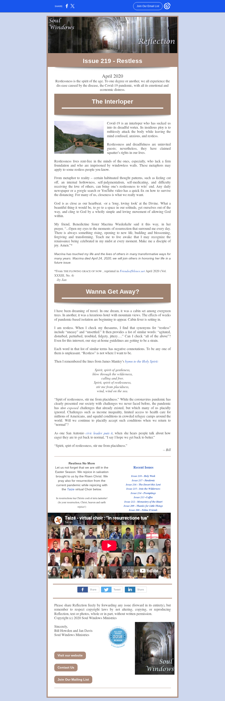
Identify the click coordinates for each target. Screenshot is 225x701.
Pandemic (150, 480)
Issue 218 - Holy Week (143, 476)
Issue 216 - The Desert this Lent (143, 484)
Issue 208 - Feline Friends (143, 510)
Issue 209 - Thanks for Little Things (143, 506)
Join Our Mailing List (73, 679)
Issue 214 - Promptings (143, 493)
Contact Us (66, 667)
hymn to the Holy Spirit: (141, 361)
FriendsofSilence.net (132, 271)
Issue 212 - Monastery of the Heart (143, 501)
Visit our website (70, 655)
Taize (70, 489)
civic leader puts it (99, 433)
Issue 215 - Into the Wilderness (143, 489)
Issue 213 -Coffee (143, 497)
